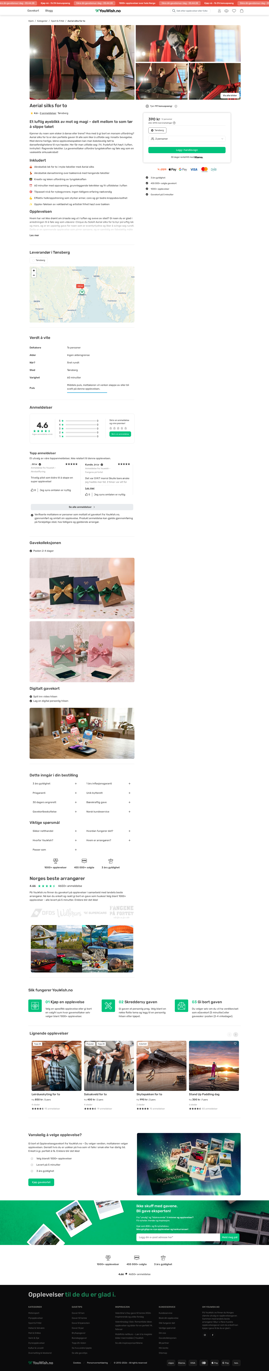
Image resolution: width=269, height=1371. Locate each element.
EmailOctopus (141, 721)
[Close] (181, 644)
